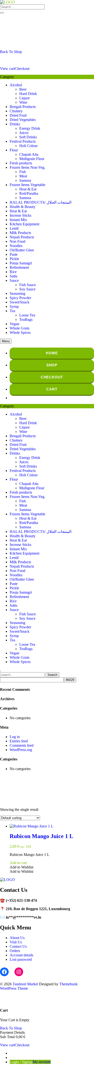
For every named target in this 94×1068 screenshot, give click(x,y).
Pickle (14, 259)
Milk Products (20, 233)
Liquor (24, 98)
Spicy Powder (20, 298)
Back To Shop (11, 52)
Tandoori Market (25, 984)
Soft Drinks (28, 137)
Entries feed (19, 741)
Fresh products (21, 163)
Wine (23, 102)
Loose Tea (27, 315)
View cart (7, 69)
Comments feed (22, 745)
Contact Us (18, 946)
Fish (22, 172)
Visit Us (16, 942)
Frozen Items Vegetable (27, 185)
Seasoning (17, 293)
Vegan (14, 324)
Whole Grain (19, 328)
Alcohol (16, 85)
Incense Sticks (20, 215)
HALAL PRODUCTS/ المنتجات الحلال (40, 202)
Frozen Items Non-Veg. (27, 167)
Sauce (14, 280)
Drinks (15, 124)
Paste (14, 254)
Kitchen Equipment (24, 224)
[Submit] (2, 12)
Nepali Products (22, 237)
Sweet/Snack (19, 302)
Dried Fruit (18, 115)
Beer (23, 89)
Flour (14, 150)
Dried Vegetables (23, 120)
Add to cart (18, 863)
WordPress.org (21, 750)
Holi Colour (28, 146)
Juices (23, 133)
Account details (21, 955)
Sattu (13, 276)
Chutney (16, 111)
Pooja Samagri (21, 263)
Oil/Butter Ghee (22, 250)
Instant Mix (18, 220)
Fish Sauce (27, 285)
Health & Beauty (22, 207)
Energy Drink (29, 128)
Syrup (14, 306)
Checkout (22, 69)
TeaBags (26, 319)
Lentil (14, 228)
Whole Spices (20, 332)
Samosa (25, 180)
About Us (17, 938)
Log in (15, 737)
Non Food (17, 241)
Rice (13, 272)
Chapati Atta (28, 154)
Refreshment (19, 267)
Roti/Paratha (28, 193)
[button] (21, 867)
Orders (15, 951)
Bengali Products (23, 107)
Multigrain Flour (31, 159)
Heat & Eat (27, 189)
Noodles (16, 246)
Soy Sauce (27, 289)
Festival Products (23, 141)
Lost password (21, 959)
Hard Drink (28, 94)
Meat (23, 176)
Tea (12, 311)
